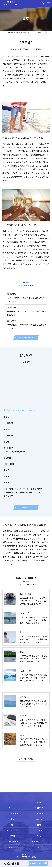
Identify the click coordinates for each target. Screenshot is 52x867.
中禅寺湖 (22, 759)
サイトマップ (39, 847)
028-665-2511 (9, 423)
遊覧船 (31, 759)
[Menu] (48, 3)
